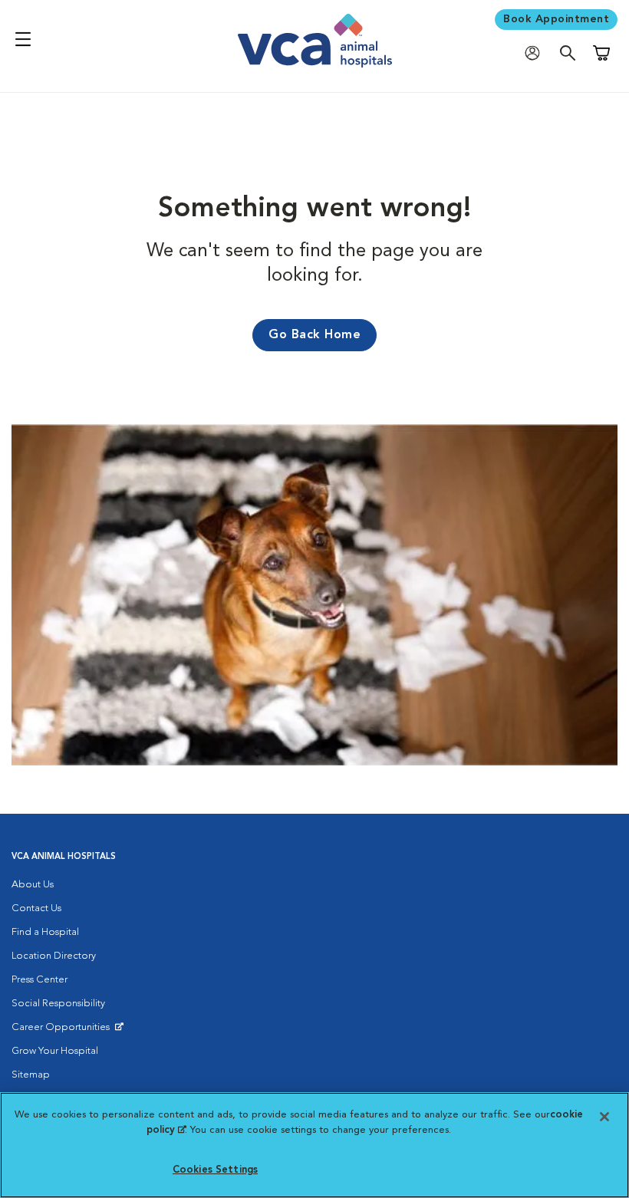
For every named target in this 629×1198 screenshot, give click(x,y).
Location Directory (54, 956)
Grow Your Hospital (55, 1051)
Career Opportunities (63, 1030)
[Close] (604, 1117)
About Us (33, 885)
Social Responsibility (58, 1004)
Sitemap (31, 1075)
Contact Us (36, 908)
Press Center (40, 980)
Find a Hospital (45, 932)
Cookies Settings (215, 1170)
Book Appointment (556, 19)
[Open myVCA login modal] (536, 52)
